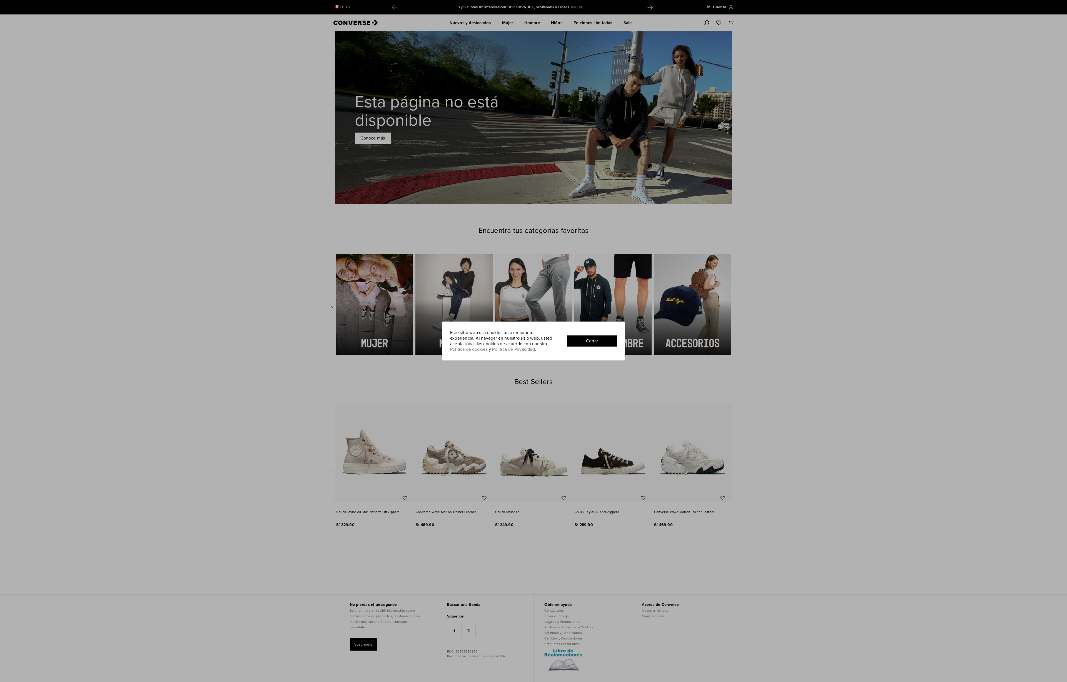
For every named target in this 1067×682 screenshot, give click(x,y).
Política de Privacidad (513, 349)
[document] (533, 341)
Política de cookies (469, 349)
